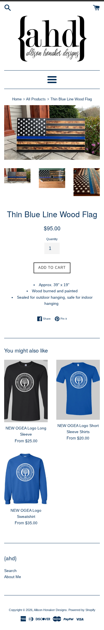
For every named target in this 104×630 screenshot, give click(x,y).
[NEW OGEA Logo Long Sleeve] (26, 391)
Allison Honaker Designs (50, 610)
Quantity (52, 239)
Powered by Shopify (82, 610)
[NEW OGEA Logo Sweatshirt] (26, 478)
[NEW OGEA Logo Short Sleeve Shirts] (78, 390)
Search (10, 570)
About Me (12, 577)
